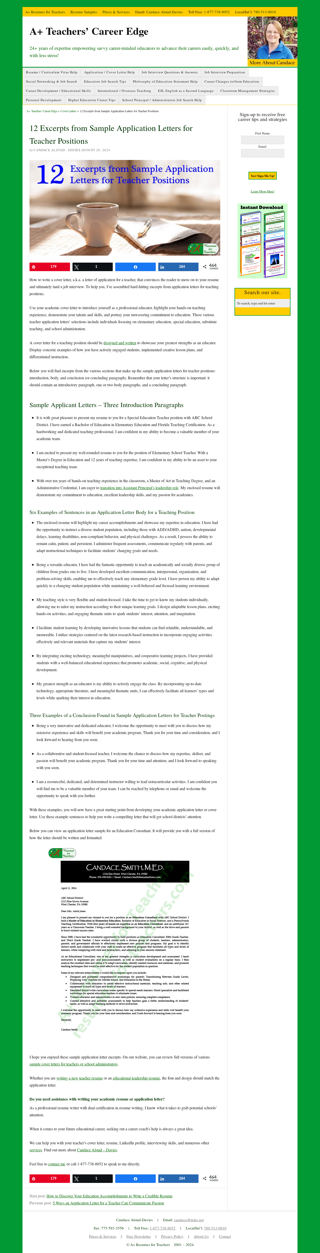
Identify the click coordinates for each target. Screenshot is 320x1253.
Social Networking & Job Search (51, 81)
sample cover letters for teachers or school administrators (74, 1063)
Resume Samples (83, 11)
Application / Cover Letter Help (109, 72)
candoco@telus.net (189, 1219)
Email (262, 146)
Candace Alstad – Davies (97, 1149)
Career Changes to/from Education (231, 81)
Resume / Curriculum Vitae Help (52, 72)
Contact (225, 1236)
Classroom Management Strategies (247, 90)
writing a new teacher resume (79, 1078)
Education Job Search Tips (105, 81)
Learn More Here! (262, 191)
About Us (201, 1236)
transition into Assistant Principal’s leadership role (139, 487)
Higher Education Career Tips (92, 100)
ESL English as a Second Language (186, 90)
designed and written (120, 342)
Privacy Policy (172, 1236)
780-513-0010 (265, 11)
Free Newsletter (138, 1236)
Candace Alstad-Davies (164, 11)
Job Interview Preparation (224, 72)
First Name (262, 133)
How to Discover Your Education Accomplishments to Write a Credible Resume (109, 1195)
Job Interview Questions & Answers (170, 72)
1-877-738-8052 (217, 11)
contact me (56, 1163)
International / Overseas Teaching (124, 90)
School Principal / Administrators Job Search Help (162, 100)
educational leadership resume (136, 1078)
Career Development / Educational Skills (58, 90)
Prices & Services (116, 11)
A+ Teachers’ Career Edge (89, 30)
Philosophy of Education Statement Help (165, 81)
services (36, 1149)
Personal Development (44, 100)
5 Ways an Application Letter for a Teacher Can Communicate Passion (108, 1202)
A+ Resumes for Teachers (45, 11)
